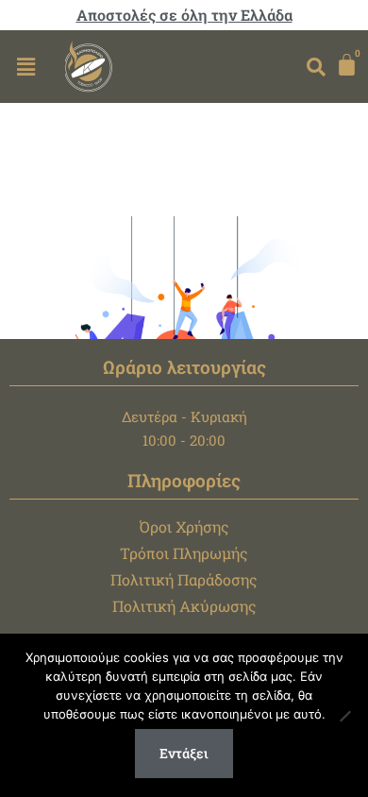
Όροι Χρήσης (184, 526)
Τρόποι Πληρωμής (184, 553)
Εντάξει (184, 753)
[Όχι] (344, 715)
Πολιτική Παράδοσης (184, 579)
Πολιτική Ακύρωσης (184, 606)
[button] (25, 66)
